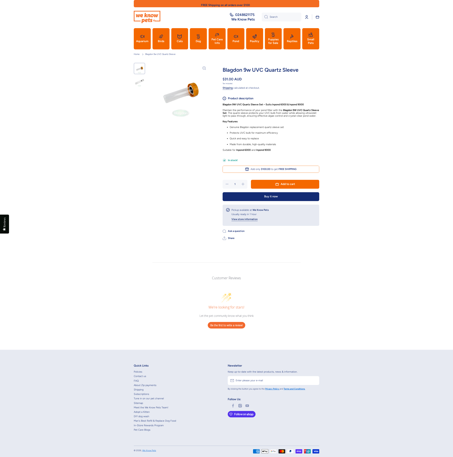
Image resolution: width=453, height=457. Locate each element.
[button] (317, 17)
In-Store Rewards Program (149, 425)
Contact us (140, 376)
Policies (138, 371)
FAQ (136, 380)
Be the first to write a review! (226, 325)
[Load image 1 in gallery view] (139, 68)
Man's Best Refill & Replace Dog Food (155, 420)
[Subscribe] (314, 380)
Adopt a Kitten (142, 411)
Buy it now (271, 196)
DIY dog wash (141, 416)
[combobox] (281, 17)
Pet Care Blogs (142, 429)
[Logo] (147, 17)
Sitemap (138, 403)
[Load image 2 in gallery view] (139, 81)
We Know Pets (149, 450)
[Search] (265, 17)
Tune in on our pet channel (149, 398)
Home (137, 54)
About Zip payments (145, 385)
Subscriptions (141, 394)
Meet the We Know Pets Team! (151, 407)
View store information (244, 219)
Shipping (228, 87)
